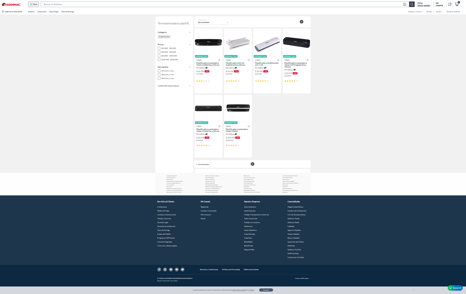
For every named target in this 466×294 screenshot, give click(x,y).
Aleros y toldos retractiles (212, 175)
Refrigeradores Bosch (249, 190)
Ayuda (203, 218)
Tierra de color (170, 185)
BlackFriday (248, 246)
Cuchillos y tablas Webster (212, 188)
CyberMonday (249, 234)
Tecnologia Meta (248, 183)
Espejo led (285, 185)
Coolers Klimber (170, 177)
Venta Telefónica (250, 230)
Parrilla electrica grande (211, 190)
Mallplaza (291, 246)
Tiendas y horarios (164, 218)
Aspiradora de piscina (250, 185)
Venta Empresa (249, 211)
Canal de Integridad (164, 242)
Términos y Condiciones (209, 269)
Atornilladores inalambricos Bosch (291, 190)
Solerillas (285, 186)
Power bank (169, 179)
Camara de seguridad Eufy (173, 183)
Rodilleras (246, 186)
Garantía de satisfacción (166, 226)
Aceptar (266, 290)
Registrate (204, 207)
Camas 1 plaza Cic (210, 179)
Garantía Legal (162, 222)
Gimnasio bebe (248, 188)
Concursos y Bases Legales (167, 246)
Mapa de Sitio (249, 250)
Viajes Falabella (293, 234)
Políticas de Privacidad (231, 269)
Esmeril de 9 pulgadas (288, 181)
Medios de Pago (163, 211)
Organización (164, 36)
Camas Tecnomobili (171, 175)
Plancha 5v (169, 186)
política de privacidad (239, 290)
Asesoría (31, 12)
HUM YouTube (293, 253)
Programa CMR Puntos (166, 238)
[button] (228, 4)
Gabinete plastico (287, 188)
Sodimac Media (293, 222)
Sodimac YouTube (294, 250)
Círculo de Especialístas (296, 215)
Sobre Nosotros (250, 207)
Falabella (291, 226)
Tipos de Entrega (67, 12)
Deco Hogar (54, 12)
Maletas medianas (210, 183)
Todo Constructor (251, 218)
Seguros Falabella (294, 230)
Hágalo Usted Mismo (295, 207)
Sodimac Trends (294, 218)
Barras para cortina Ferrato (173, 192)
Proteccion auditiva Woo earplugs (174, 190)
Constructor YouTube (296, 257)
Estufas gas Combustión (211, 185)
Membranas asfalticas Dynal (174, 188)
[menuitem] (414, 11)
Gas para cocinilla (210, 181)
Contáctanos (162, 207)
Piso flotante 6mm (287, 177)
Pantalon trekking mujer (211, 192)
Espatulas (285, 192)
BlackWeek (248, 242)
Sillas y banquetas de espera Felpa (291, 183)
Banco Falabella (294, 238)
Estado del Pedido (164, 234)
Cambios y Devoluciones (166, 215)
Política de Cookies (251, 269)
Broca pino (247, 175)
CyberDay (248, 238)
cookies (251, 290)
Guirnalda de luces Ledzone (290, 175)
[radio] (197, 81)
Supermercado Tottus (296, 242)
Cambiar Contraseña (208, 211)
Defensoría (248, 226)
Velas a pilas (286, 179)
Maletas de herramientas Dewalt (174, 181)
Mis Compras (206, 215)
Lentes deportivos (249, 179)
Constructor (42, 12)
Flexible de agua (209, 177)
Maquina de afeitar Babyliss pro (213, 186)
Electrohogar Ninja (249, 181)
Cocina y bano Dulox (249, 177)
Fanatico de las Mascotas (297, 211)
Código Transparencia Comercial (256, 215)
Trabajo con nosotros (252, 222)
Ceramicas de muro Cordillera (252, 192)
